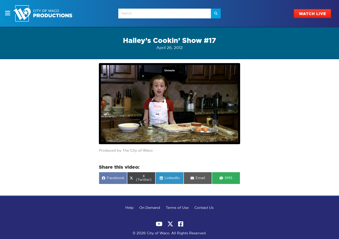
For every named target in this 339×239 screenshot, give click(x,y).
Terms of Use (177, 207)
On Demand (149, 207)
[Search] (216, 13)
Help (129, 207)
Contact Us (204, 207)
